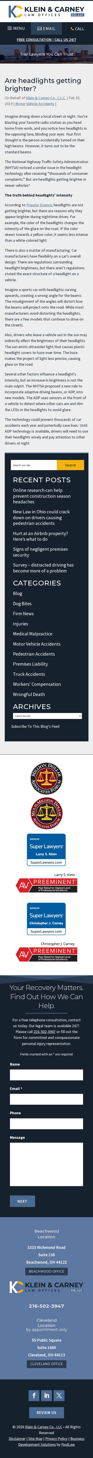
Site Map (35, 1438)
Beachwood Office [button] (46, 1271)
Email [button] (49, 28)
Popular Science (39, 204)
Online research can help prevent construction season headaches (42, 496)
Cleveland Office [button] (46, 1364)
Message (17, 1137)
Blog (17, 593)
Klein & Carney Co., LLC (43, 1426)
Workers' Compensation (37, 684)
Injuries (20, 624)
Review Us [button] (46, 1412)
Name (15, 1064)
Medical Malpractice (32, 634)
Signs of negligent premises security (40, 552)
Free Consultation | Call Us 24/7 (46, 39)
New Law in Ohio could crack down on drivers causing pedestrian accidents (41, 517)
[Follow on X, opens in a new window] (59, 1395)
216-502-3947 (45, 1031)
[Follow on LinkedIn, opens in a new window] (46, 1395)
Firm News (23, 614)
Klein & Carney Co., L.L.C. (46, 97)
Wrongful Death (29, 694)
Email (16, 1088)
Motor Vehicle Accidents (34, 103)
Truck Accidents (29, 674)
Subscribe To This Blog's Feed (35, 726)
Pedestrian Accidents (34, 654)
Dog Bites (22, 604)
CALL (79, 28)
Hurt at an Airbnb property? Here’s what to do (40, 536)
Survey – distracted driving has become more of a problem (43, 568)
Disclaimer (17, 1438)
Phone (15, 1112)
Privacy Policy (56, 1438)
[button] (15, 27)
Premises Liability (30, 664)
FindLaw (68, 1444)
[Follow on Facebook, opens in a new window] (34, 1395)
